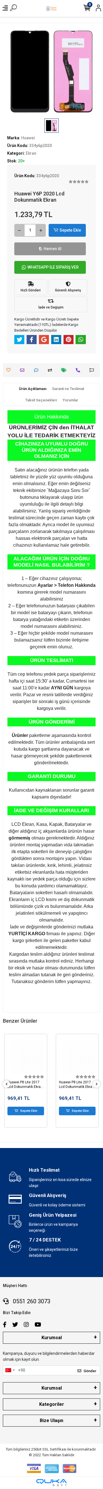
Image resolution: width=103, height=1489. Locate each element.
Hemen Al (52, 248)
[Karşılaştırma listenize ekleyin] (51, 370)
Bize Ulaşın (51, 1420)
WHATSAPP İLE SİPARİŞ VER (53, 267)
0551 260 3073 (30, 1301)
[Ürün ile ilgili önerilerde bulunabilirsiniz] (93, 370)
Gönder (90, 1371)
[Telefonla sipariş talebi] (79, 370)
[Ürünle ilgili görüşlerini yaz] (38, 370)
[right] (97, 1084)
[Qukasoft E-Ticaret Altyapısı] (51, 1482)
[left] (6, 1084)
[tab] (32, 389)
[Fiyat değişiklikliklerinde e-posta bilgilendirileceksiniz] (65, 370)
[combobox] (9, 1370)
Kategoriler (51, 1404)
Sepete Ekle (70, 230)
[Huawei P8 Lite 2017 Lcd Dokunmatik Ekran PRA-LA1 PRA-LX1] (25, 1055)
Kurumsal (51, 1337)
